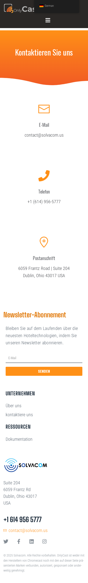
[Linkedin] (31, 541)
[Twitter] (5, 541)
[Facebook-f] (18, 541)
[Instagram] (44, 541)
